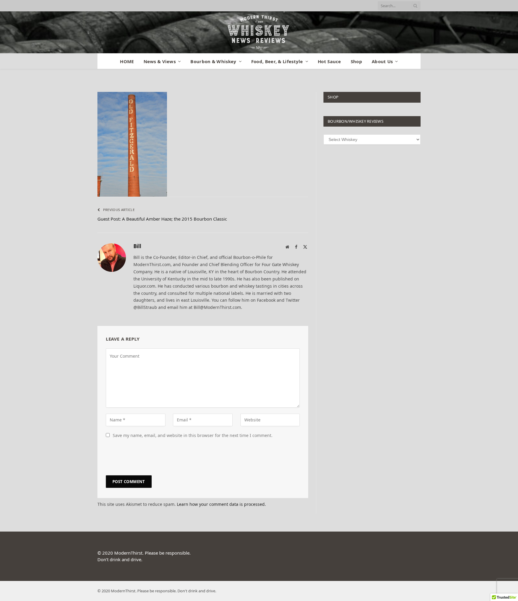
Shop (356, 61)
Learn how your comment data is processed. (221, 504)
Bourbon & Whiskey (213, 61)
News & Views (160, 61)
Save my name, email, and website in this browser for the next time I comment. (192, 435)
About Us (382, 61)
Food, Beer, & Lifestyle (277, 61)
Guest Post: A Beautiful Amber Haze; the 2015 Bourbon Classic (162, 219)
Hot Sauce (329, 61)
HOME (127, 61)
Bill (137, 246)
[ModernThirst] (259, 32)
